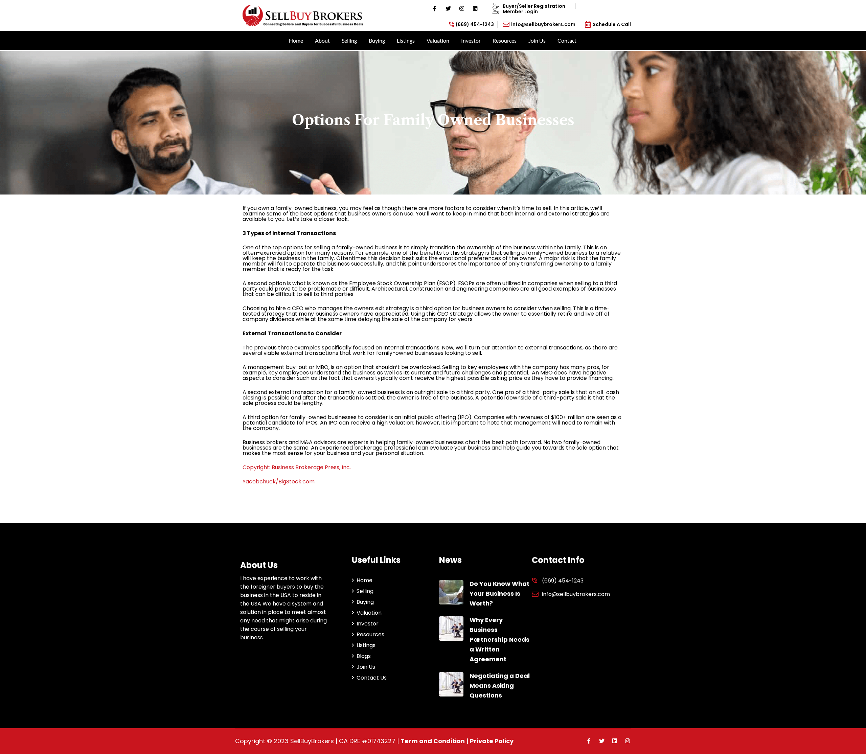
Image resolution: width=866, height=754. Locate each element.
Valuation (438, 40)
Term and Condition (433, 741)
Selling (349, 40)
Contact (566, 40)
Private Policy (492, 741)
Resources (505, 40)
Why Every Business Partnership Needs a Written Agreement (499, 639)
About (322, 40)
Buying (377, 40)
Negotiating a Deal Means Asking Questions (500, 685)
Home (296, 40)
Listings (406, 40)
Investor (471, 40)
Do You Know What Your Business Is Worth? (499, 593)
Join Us (537, 40)
